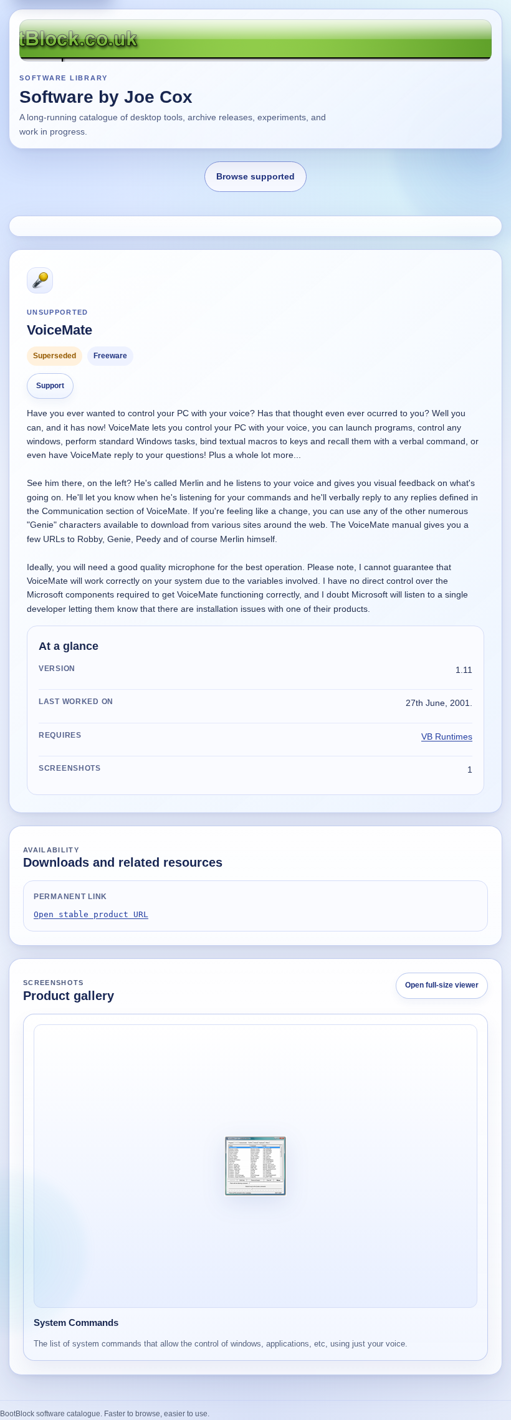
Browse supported (255, 176)
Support (50, 385)
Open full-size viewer (442, 985)
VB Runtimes (446, 736)
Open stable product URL (91, 914)
